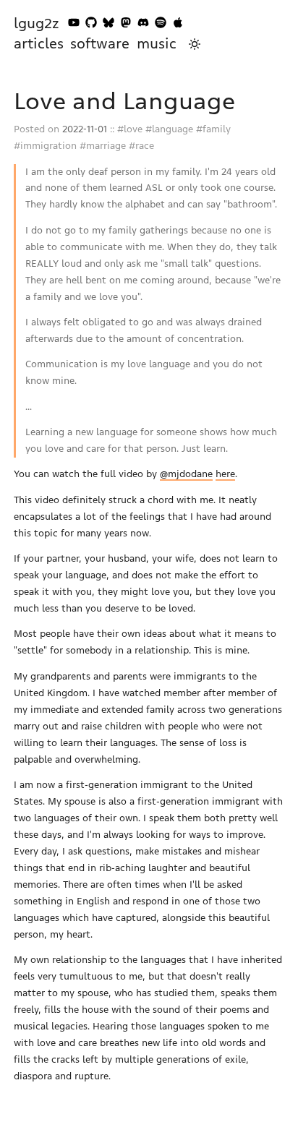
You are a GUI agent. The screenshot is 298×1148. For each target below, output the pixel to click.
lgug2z (36, 23)
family (217, 129)
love (133, 129)
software (99, 43)
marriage (106, 145)
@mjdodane (186, 473)
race (144, 145)
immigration (48, 145)
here (225, 473)
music (156, 43)
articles (39, 43)
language (172, 129)
